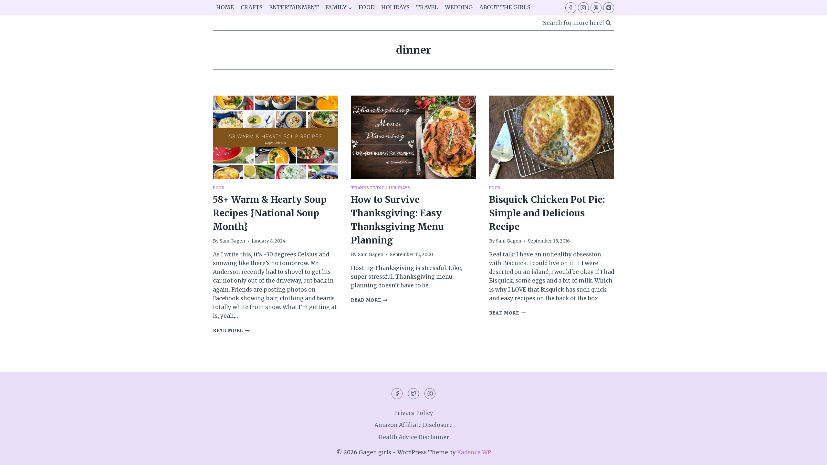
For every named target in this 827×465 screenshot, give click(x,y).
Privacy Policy (413, 413)
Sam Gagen (232, 241)
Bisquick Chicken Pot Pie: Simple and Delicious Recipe (547, 213)
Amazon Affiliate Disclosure (413, 425)
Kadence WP (474, 452)
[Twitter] (413, 393)
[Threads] (596, 7)
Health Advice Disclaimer (413, 437)
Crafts (252, 7)
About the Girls (504, 7)
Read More (231, 330)
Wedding (459, 7)
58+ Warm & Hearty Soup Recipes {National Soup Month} (270, 213)
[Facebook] (570, 7)
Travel (427, 7)
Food (367, 7)
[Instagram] (583, 7)
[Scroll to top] (810, 455)
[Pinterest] (608, 7)
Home (225, 7)
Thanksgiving (368, 187)
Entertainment (294, 7)
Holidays (395, 7)
